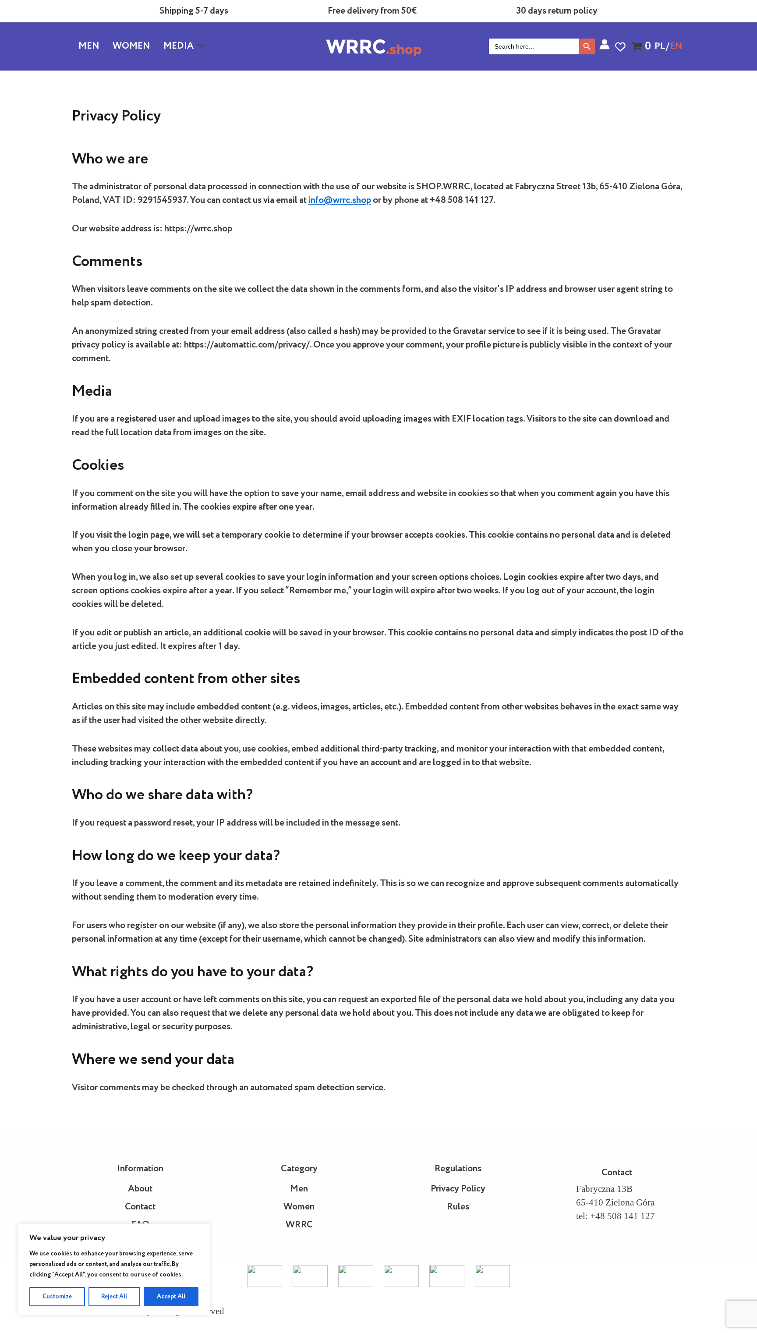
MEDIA (178, 46)
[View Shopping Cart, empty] (638, 46)
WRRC (299, 1225)
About (140, 1189)
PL (659, 46)
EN (676, 46)
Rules (458, 1207)
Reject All (114, 1296)
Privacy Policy (458, 1189)
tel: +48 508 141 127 (615, 1216)
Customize (57, 1296)
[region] (114, 1269)
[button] (199, 46)
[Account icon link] (604, 44)
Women (131, 46)
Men (88, 46)
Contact (140, 1207)
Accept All (171, 1296)
